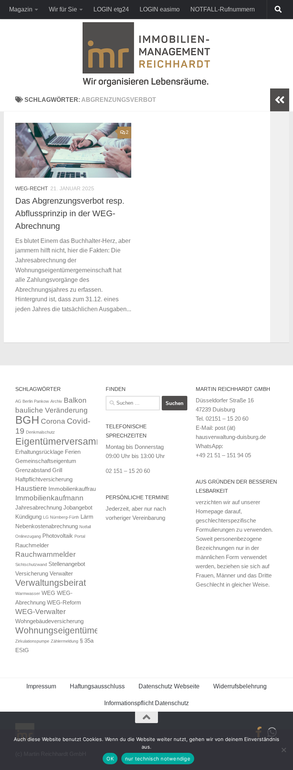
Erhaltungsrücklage (39, 451)
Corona (53, 421)
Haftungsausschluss (97, 686)
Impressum (41, 686)
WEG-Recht (31, 188)
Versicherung (31, 573)
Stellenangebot (66, 564)
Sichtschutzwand (31, 564)
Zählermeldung (64, 641)
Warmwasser (27, 593)
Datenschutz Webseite (169, 686)
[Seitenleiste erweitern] (279, 99)
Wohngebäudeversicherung (49, 621)
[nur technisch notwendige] (283, 750)
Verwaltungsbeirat (50, 583)
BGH (27, 419)
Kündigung (28, 516)
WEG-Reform (64, 602)
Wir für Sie (63, 9)
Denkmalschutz (40, 432)
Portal (79, 536)
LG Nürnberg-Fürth (61, 517)
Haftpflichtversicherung (43, 479)
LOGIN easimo (160, 9)
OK (110, 759)
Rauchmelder (32, 545)
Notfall (85, 526)
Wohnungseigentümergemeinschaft (85, 630)
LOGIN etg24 (111, 9)
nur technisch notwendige (157, 759)
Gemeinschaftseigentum (45, 461)
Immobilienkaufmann (49, 498)
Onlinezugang (28, 536)
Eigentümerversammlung (68, 441)
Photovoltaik (57, 535)
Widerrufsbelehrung (240, 686)
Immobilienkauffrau (72, 488)
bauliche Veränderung (51, 410)
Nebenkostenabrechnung (46, 526)
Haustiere (31, 488)
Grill (57, 470)
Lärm (86, 516)
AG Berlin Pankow (32, 401)
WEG (48, 593)
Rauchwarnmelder (45, 554)
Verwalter (61, 573)
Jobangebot (77, 507)
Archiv (56, 401)
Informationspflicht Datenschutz (146, 703)
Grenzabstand (33, 470)
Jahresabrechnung (38, 507)
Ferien (72, 451)
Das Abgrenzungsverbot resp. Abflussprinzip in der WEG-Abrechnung (69, 213)
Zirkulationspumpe (32, 641)
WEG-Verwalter (40, 612)
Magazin (20, 9)
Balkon (75, 400)
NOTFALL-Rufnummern (222, 9)
